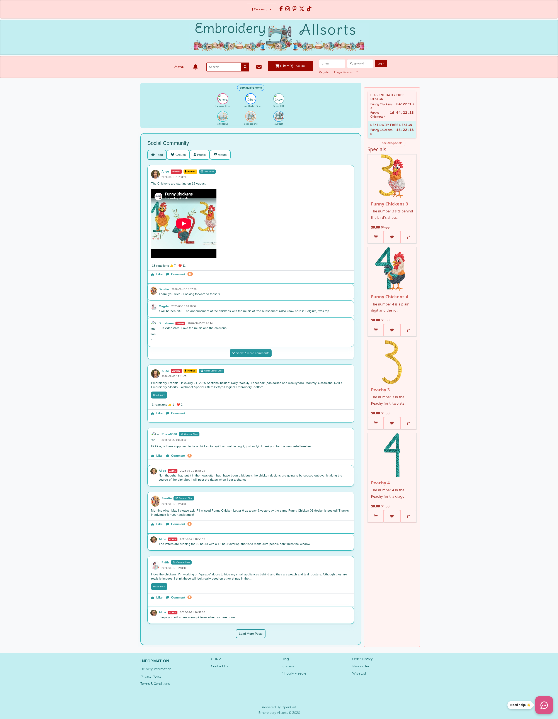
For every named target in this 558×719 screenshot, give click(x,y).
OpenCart (289, 707)
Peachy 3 (380, 390)
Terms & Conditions (155, 684)
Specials (288, 666)
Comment (181, 274)
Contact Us (219, 666)
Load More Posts (250, 633)
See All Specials (392, 143)
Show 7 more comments (252, 353)
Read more (159, 395)
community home (251, 87)
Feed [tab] (159, 154)
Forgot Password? (346, 72)
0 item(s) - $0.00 (292, 66)
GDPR (216, 659)
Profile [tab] (201, 154)
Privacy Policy (151, 676)
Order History (362, 659)
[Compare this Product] (408, 237)
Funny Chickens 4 (389, 297)
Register (324, 72)
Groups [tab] (180, 154)
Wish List (359, 673)
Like (159, 274)
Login (381, 63)
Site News (209, 171)
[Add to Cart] (376, 237)
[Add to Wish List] (392, 237)
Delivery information (155, 669)
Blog (285, 659)
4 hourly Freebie (294, 673)
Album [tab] (222, 154)
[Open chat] (544, 705)
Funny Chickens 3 (389, 204)
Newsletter (360, 666)
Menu (179, 66)
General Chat (191, 434)
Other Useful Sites (213, 371)
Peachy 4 (380, 483)
